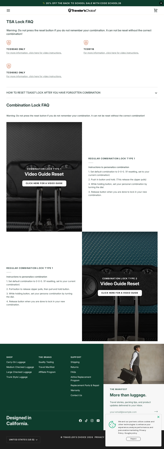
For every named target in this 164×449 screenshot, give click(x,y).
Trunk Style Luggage (17, 377)
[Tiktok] (86, 420)
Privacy (100, 437)
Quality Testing (46, 362)
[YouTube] (98, 420)
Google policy (130, 433)
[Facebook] (80, 420)
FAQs (73, 372)
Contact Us (76, 395)
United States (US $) (22, 439)
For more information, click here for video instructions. (34, 52)
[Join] (155, 411)
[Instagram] (92, 420)
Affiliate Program (47, 372)
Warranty (75, 390)
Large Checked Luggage (19, 372)
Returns (74, 367)
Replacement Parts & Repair (85, 385)
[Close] (159, 417)
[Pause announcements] (161, 3)
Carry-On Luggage (15, 362)
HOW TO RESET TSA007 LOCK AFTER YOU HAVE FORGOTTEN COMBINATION (53, 92)
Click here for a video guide (44, 183)
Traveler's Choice (74, 437)
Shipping (75, 362)
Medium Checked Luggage (20, 367)
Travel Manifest (46, 367)
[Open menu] (11, 10)
